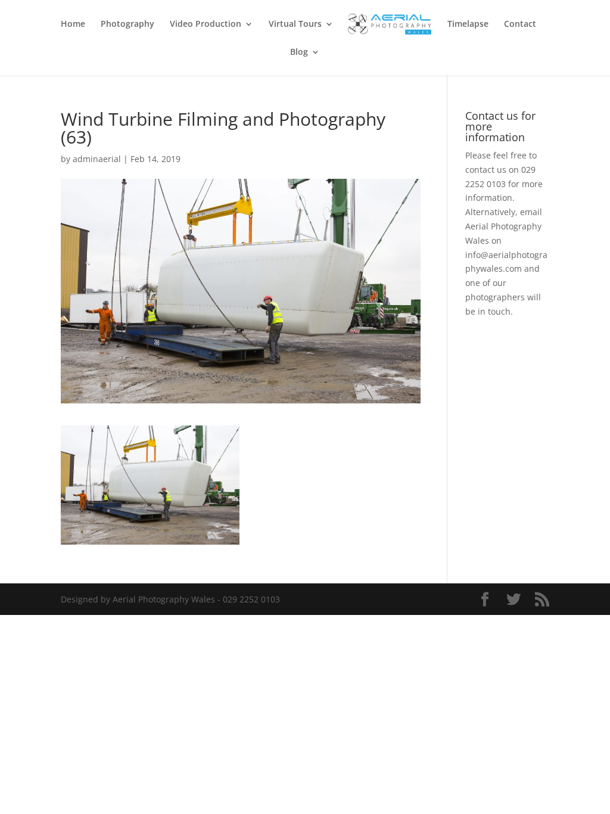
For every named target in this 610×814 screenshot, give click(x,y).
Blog (299, 52)
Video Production (205, 24)
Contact (520, 24)
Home (73, 24)
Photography (127, 24)
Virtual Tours (295, 24)
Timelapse (467, 24)
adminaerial (97, 158)
